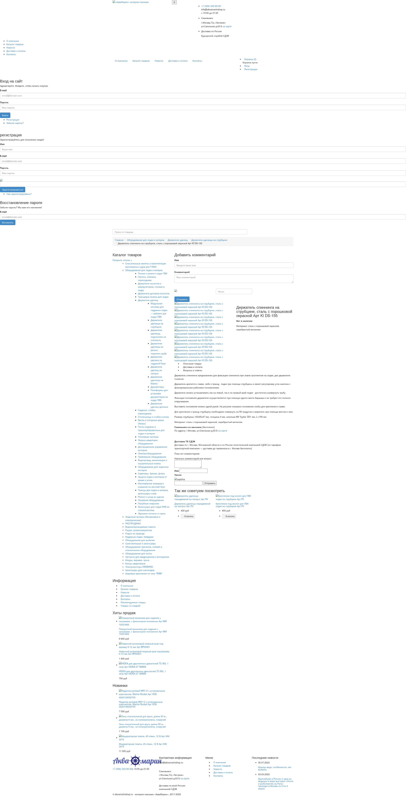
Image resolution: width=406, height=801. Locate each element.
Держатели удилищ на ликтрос (156, 370)
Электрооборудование (149, 453)
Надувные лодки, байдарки (139, 536)
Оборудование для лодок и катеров (145, 239)
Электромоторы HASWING (139, 566)
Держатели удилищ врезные (159, 405)
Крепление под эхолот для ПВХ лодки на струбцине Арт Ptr (232, 504)
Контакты (11, 54)
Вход (246, 65)
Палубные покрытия (148, 503)
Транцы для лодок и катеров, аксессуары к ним (153, 491)
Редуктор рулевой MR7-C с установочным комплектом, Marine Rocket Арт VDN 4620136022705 (141, 704)
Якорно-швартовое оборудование (148, 441)
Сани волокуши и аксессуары (140, 543)
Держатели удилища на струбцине (209, 239)
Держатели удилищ (178, 239)
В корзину (188, 516)
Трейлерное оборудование (152, 456)
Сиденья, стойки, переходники (147, 411)
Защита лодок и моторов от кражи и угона (152, 478)
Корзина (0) (250, 59)
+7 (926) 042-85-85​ (211, 5)
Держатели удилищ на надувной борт (158, 360)
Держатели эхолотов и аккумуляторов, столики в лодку (151, 287)
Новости (10, 47)
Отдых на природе (135, 533)
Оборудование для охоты (138, 553)
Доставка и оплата (16, 50)
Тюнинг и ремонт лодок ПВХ (152, 273)
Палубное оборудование (151, 500)
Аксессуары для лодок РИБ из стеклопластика (153, 508)
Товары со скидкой (130, 605)
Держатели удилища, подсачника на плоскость (158, 335)
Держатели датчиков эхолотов (153, 293)
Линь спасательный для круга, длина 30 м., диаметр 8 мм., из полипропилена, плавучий (142, 725)
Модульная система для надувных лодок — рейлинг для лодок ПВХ (159, 310)
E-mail (3, 90)
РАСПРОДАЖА (133, 523)
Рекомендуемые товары (133, 602)
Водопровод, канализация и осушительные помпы (152, 461)
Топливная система (148, 436)
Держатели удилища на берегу (157, 380)
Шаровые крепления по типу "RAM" (143, 573)
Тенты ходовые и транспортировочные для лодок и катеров (151, 430)
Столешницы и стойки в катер (153, 416)
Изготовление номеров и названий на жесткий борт (151, 485)
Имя (2, 144)
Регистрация (250, 69)
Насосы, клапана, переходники (147, 278)
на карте (227, 26)
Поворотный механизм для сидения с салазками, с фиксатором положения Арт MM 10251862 (143, 631)
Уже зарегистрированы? (19, 193)
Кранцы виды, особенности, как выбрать (274, 768)
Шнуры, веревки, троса (137, 560)
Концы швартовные (135, 563)
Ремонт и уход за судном (151, 496)
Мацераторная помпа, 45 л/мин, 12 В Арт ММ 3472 (143, 745)
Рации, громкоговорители (138, 530)
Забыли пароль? (15, 122)
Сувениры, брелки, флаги (151, 473)
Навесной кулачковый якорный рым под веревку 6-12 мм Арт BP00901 (144, 652)
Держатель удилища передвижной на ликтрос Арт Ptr (192, 504)
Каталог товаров (14, 44)
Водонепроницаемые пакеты (140, 526)
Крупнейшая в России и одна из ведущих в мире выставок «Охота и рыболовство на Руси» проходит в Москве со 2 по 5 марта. (275, 783)
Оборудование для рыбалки (140, 540)
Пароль (4, 102)
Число (178, 474)
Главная (119, 239)
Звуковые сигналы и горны (152, 513)
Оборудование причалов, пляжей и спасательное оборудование (143, 548)
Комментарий (182, 272)
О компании (12, 40)
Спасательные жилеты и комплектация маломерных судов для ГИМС (145, 265)
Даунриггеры (157, 386)
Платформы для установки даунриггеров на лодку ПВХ (159, 395)
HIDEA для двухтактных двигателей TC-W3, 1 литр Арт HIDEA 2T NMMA (142, 672)
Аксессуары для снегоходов (139, 570)
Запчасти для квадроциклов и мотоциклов (147, 556)
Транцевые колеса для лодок (153, 296)
